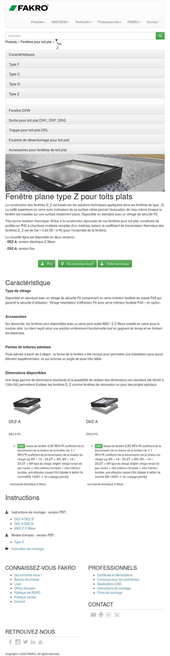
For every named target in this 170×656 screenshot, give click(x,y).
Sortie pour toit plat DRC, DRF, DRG (37, 120)
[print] (101, 614)
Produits (36, 22)
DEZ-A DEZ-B (24, 519)
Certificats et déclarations (115, 575)
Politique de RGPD (27, 592)
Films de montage (109, 592)
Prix (49, 263)
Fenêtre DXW (19, 110)
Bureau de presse (26, 579)
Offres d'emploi (24, 588)
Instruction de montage (28, 548)
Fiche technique (118, 263)
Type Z (14, 93)
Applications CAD (109, 583)
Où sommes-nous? (80, 263)
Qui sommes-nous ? (28, 575)
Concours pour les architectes (118, 579)
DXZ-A (18, 523)
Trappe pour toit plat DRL (28, 129)
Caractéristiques (22, 54)
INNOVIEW (59, 22)
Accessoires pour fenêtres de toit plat (38, 149)
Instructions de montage (114, 588)
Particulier (82, 22)
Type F (14, 64)
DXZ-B (28, 523)
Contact (152, 22)
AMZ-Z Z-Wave (25, 528)
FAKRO (133, 22)
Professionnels (108, 22)
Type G (14, 83)
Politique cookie (25, 597)
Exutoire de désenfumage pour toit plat (39, 139)
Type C (14, 73)
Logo (17, 583)
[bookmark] (108, 614)
